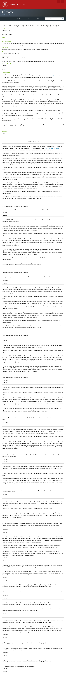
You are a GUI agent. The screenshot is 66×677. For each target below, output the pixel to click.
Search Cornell (58, 1)
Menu (62, 1)
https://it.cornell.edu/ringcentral (51, 75)
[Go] (62, 18)
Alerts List (19, 19)
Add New (28, 19)
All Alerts (38, 19)
